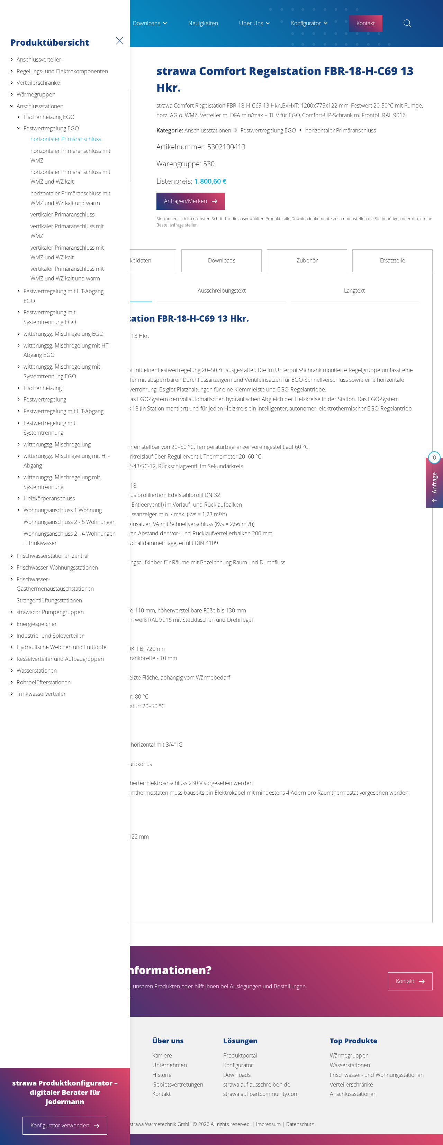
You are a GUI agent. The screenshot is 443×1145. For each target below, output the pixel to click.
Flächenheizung (43, 388)
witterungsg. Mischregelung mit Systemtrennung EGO (62, 371)
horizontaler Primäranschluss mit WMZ (70, 155)
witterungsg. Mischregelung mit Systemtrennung (62, 482)
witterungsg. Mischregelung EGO (63, 334)
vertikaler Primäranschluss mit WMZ (67, 231)
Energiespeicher (37, 624)
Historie (162, 1075)
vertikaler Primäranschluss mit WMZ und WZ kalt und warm (67, 273)
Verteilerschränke (38, 82)
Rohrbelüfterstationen (44, 682)
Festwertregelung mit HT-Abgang (63, 411)
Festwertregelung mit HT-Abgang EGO (63, 296)
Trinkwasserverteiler (41, 694)
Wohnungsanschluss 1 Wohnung (63, 510)
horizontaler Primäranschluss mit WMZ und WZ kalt (70, 176)
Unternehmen (169, 1065)
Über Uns (251, 23)
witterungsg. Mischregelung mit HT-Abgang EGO (67, 350)
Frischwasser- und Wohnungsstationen (377, 1075)
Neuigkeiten (203, 23)
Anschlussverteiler (39, 59)
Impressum (268, 1124)
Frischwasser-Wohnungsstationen (57, 567)
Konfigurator (306, 23)
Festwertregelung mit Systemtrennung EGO (50, 317)
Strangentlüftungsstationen (49, 600)
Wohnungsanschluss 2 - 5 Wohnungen (70, 522)
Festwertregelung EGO (51, 128)
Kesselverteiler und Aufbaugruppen (60, 659)
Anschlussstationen (40, 106)
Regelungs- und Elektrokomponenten (62, 71)
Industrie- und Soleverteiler (50, 635)
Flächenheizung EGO (49, 117)
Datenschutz (300, 1124)
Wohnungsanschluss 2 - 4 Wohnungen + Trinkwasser (70, 538)
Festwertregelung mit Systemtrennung (49, 427)
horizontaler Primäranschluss (65, 139)
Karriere (162, 1055)
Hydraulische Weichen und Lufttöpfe (62, 647)
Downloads (146, 23)
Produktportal (240, 1055)
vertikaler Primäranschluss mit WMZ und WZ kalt (67, 252)
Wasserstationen (37, 670)
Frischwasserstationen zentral (53, 556)
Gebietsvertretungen (177, 1084)
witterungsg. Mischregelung (57, 444)
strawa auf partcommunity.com (261, 1094)
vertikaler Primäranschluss (62, 214)
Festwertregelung (45, 399)
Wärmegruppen (36, 94)
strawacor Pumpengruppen (50, 612)
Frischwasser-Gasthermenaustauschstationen (55, 584)
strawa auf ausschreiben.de (256, 1084)
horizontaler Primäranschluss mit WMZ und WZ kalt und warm (70, 198)
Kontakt (161, 1094)
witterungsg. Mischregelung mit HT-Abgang (67, 460)
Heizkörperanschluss (49, 498)
